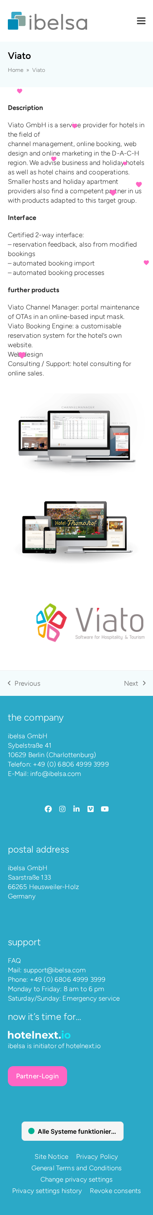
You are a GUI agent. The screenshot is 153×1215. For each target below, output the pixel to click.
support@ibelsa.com (55, 970)
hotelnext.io (83, 1046)
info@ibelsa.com (56, 774)
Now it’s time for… (45, 1016)
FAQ (14, 960)
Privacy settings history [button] (47, 1191)
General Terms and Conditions (76, 1168)
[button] (141, 21)
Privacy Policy (97, 1156)
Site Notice (51, 1156)
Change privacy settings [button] (76, 1179)
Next (131, 683)
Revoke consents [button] (115, 1191)
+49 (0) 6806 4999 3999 (71, 764)
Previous (24, 683)
